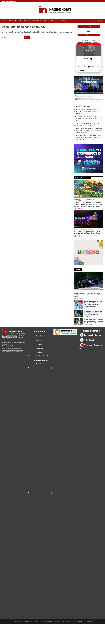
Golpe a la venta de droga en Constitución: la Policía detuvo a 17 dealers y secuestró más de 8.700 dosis (88, 130)
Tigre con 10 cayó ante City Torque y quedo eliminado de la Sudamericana (93, 312)
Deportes (76, 291)
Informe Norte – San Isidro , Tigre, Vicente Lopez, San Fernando (42, 621)
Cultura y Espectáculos (89, 199)
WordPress (88, 621)
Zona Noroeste (25, 21)
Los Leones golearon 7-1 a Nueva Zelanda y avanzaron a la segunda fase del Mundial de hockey (93, 303)
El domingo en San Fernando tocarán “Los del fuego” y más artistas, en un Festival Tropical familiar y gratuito (88, 204)
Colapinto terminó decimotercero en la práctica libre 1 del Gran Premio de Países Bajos (88, 294)
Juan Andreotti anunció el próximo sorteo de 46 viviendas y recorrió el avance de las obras (88, 118)
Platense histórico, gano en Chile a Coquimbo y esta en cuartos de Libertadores (93, 321)
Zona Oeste (37, 21)
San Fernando (77, 199)
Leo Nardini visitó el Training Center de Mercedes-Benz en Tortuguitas (86, 124)
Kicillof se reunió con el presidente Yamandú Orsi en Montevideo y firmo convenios (86, 111)
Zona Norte (13, 21)
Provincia (54, 21)
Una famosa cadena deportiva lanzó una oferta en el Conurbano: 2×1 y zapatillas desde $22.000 (87, 137)
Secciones (63, 21)
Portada (4, 21)
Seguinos (99, 21)
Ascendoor (74, 621)
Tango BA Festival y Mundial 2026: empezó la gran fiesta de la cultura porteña (87, 233)
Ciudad (46, 21)
